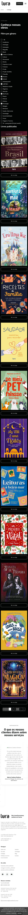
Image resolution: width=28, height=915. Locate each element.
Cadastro (19, 3)
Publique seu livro (5, 855)
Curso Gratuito (4, 857)
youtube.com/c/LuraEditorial (7, 870)
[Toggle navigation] (25, 3)
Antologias (17, 851)
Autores (17, 849)
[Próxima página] (20, 709)
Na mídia (3, 851)
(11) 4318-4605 (5, 883)
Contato (17, 855)
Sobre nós (3, 849)
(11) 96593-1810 (6, 885)
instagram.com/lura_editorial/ (8, 868)
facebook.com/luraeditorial (7, 865)
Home (2, 9)
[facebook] (2, 874)
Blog (16, 853)
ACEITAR (19, 913)
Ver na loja (14, 175)
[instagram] (7, 874)
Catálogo (3, 853)
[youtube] (11, 874)
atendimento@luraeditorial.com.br (10, 900)
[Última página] (23, 709)
